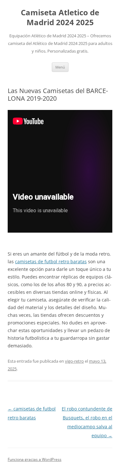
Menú (60, 67)
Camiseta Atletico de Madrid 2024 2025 (60, 17)
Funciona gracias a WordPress (34, 459)
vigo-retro (74, 361)
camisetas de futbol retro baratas (51, 261)
